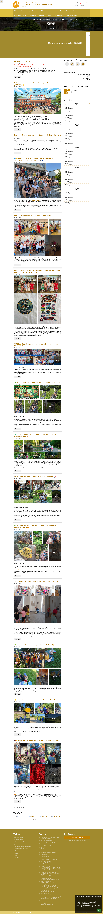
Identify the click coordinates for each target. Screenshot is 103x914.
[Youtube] (31, 816)
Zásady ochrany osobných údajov (23, 846)
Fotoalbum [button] (35, 11)
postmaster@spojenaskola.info (48, 843)
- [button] (75, 3)
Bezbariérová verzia (19, 912)
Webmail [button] (48, 15)
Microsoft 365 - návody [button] (20, 15)
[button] (77, 3)
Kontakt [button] (41, 15)
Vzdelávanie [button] (52, 11)
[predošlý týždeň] (65, 104)
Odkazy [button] (84, 11)
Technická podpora (19, 839)
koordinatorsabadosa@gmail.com (48, 852)
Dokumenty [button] (75, 11)
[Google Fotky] (43, 816)
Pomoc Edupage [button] (58, 15)
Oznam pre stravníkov (64, 44)
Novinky (17, 857)
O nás (16, 853)
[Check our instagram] (78, 64)
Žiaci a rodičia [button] (64, 11)
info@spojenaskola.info (46, 840)
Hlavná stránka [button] (18, 11)
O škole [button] (43, 11)
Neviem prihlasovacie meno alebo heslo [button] (77, 840)
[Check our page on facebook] (67, 64)
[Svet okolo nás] (55, 816)
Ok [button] (99, 910)
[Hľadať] (89, 5)
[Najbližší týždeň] (89, 104)
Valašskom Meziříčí (36, 200)
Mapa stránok (18, 850)
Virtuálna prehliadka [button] (71, 15)
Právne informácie (19, 844)
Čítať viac (17, 77)
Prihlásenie (86, 3)
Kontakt (17, 855)
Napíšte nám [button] (33, 15)
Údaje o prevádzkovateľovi (21, 848)
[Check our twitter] (72, 64)
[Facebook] (19, 816)
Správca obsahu (19, 837)
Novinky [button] (27, 11)
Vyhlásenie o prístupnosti (21, 841)
